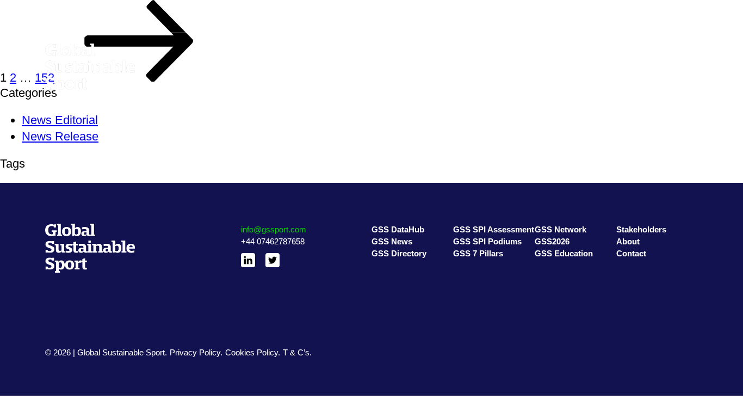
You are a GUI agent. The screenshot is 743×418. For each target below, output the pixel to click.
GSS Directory (397, 76)
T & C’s (296, 352)
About (626, 63)
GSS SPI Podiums (486, 63)
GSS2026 (552, 63)
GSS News (391, 63)
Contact (630, 76)
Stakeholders (639, 50)
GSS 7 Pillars (477, 76)
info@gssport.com (273, 229)
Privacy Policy (195, 352)
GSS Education (562, 76)
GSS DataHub (397, 50)
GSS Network (559, 50)
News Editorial (60, 120)
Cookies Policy (251, 352)
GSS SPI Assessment (493, 50)
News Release (60, 136)
